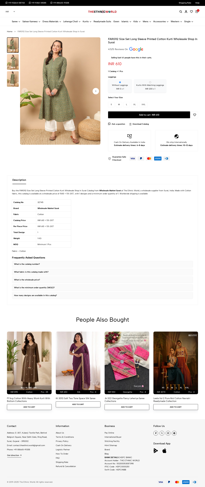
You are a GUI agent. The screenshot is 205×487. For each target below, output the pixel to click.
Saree (15, 21)
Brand (107, 449)
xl (181, 387)
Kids (135, 21)
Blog (106, 454)
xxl (187, 387)
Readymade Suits (102, 21)
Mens (145, 21)
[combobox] (10, 12)
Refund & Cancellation (66, 466)
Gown (116, 21)
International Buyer (113, 437)
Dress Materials (50, 21)
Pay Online (109, 433)
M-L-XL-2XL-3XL (29, 387)
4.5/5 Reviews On (118, 49)
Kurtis (86, 21)
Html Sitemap (111, 445)
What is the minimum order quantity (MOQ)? (34, 287)
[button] (96, 91)
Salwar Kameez (30, 21)
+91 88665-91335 (22, 449)
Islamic (125, 21)
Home (9, 31)
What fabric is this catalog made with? (31, 272)
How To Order (62, 454)
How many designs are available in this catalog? (35, 295)
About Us (60, 433)
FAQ (58, 458)
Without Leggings (120, 87)
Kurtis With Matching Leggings (150, 87)
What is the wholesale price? (27, 280)
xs (163, 387)
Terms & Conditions (65, 437)
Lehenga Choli (70, 21)
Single (187, 21)
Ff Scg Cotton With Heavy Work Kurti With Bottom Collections (28, 399)
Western (175, 21)
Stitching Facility (112, 441)
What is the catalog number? (27, 264)
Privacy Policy (62, 441)
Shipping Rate (62, 462)
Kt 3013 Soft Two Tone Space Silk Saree (75, 398)
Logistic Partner (63, 449)
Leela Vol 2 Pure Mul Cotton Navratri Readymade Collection (171, 399)
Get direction (13, 455)
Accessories (159, 21)
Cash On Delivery (63, 445)
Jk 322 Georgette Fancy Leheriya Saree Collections (124, 399)
